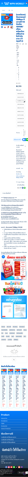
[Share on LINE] (25, 188)
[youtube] (11, 467)
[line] (14, 467)
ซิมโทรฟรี (19, 330)
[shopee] (19, 467)
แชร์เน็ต (10, 339)
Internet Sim (4, 418)
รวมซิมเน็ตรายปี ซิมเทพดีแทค (8, 442)
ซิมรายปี (6, 254)
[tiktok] (16, 467)
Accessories (4, 426)
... (6, 10)
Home (3, 10)
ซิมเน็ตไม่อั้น (4, 330)
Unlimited (12, 333)
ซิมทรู (25, 330)
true (22, 168)
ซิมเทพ (19, 252)
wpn (13, 336)
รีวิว (14, 359)
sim (25, 336)
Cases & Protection (6, 428)
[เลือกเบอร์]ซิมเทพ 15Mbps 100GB (20, 176)
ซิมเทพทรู (15, 326)
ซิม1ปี (3, 336)
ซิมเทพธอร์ (22, 326)
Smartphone (4, 421)
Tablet (2, 423)
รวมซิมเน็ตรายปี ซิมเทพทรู (7, 439)
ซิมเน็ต (7, 336)
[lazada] (22, 467)
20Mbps (16, 339)
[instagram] (9, 467)
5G (2, 333)
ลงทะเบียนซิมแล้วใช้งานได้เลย (9, 252)
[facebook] (6, 467)
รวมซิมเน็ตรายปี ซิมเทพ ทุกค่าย (8, 437)
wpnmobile (19, 336)
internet (4, 339)
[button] (24, 3)
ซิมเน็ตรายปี (19, 174)
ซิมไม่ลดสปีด (19, 333)
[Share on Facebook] (23, 188)
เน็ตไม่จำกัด (12, 330)
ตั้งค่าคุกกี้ (21, 472)
